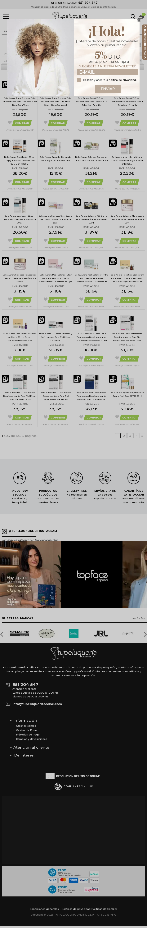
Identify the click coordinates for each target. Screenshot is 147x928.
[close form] (139, 20)
